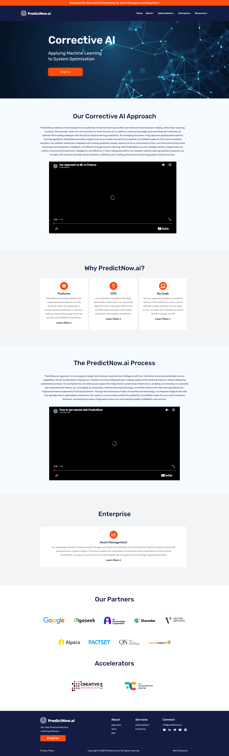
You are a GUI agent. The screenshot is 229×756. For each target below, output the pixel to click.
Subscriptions (165, 13)
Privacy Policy (47, 750)
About (149, 13)
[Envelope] (164, 730)
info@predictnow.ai (172, 725)
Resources (200, 13)
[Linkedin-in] (169, 730)
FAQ (113, 733)
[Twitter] (175, 730)
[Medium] (185, 730)
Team (113, 729)
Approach (116, 725)
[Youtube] (180, 730)
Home (139, 13)
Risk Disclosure (180, 750)
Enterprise (183, 13)
